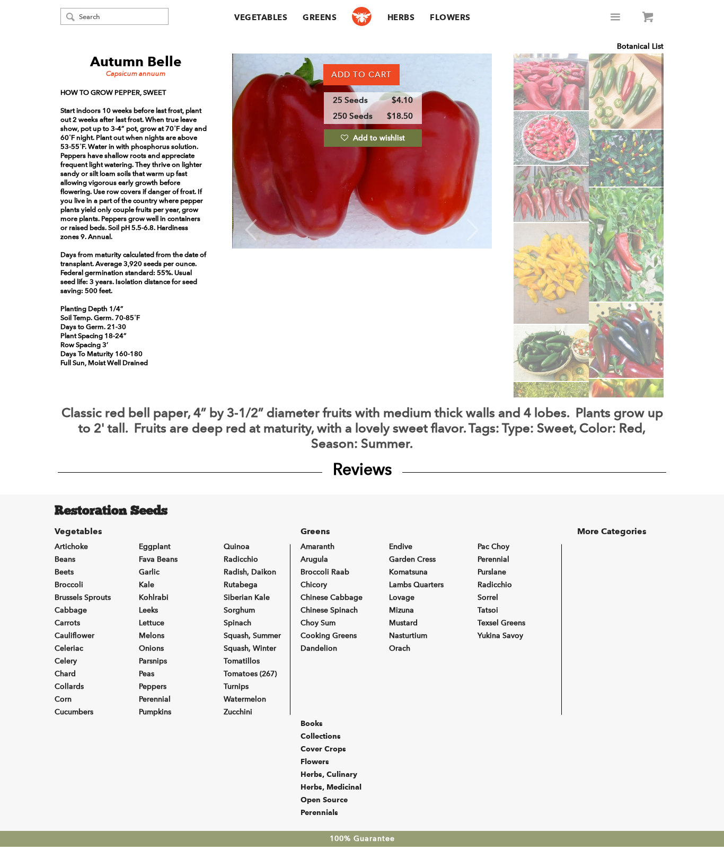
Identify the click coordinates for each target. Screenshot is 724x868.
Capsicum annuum (135, 73)
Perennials (319, 812)
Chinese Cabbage (332, 597)
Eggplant (155, 546)
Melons (151, 635)
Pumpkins (155, 711)
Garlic (149, 572)
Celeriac (69, 648)
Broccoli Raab (325, 572)
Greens (320, 17)
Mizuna (401, 610)
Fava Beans (158, 559)
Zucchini (238, 711)
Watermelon (245, 699)
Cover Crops (323, 749)
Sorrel (488, 597)
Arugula (314, 559)
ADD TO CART (361, 74)
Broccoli (69, 584)
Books (312, 723)
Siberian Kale (247, 597)
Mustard (403, 622)
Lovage (401, 597)
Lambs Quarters (416, 584)
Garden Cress (412, 559)
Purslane (492, 572)
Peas (146, 673)
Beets (64, 572)
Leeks (148, 610)
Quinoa (237, 546)
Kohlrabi (154, 597)
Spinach (237, 622)
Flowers (450, 17)
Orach (399, 648)
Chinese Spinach (329, 610)
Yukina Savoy (500, 635)
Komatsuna (408, 572)
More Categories (612, 531)
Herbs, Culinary (329, 774)
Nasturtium (408, 635)
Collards (69, 686)
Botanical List (640, 46)
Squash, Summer (252, 635)
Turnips (236, 686)
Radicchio (241, 559)
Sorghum (239, 610)
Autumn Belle (136, 61)
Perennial (155, 699)
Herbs (401, 17)
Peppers (152, 686)
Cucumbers (74, 711)
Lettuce (151, 622)
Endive (400, 546)
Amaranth (317, 546)
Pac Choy (493, 546)
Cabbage (71, 610)
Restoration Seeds (111, 511)
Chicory (314, 584)
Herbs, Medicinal (331, 787)
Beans (65, 559)
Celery (66, 661)
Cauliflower (74, 635)
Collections (321, 736)
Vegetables (260, 17)
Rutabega (241, 584)
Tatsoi (488, 610)
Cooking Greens (329, 635)
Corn (63, 699)
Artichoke (71, 546)
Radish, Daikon (250, 572)
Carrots (67, 622)
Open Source (324, 799)
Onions (151, 648)
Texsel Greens (501, 622)
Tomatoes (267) (250, 673)
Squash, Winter (250, 648)
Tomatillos (242, 661)
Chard (65, 673)
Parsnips (153, 661)
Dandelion (319, 648)
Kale (146, 584)
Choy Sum (318, 622)
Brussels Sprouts (83, 597)
